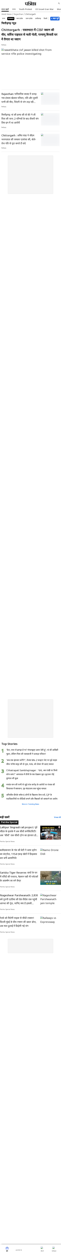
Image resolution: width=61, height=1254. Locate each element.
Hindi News (6, 14)
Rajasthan (18, 14)
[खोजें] (59, 3)
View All (57, 817)
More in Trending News (30, 804)
